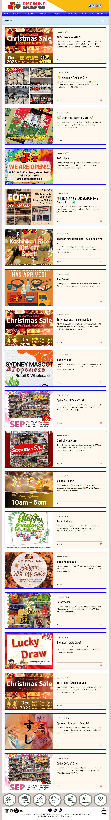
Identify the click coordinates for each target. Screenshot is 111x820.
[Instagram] (60, 810)
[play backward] (5, 800)
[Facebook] (50, 810)
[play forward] (106, 800)
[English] (90, 6)
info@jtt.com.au (29, 814)
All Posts (8, 20)
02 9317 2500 (45, 814)
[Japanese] (93, 6)
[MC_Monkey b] (55, 810)
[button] (104, 21)
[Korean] (100, 6)
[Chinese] (97, 6)
